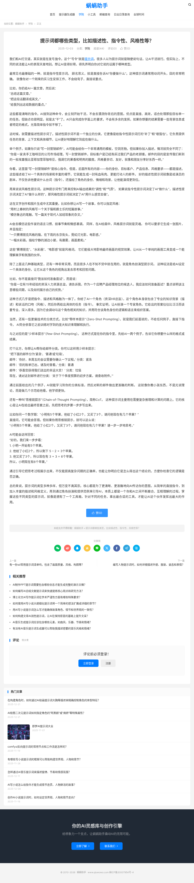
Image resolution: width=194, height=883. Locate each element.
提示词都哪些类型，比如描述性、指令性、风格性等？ (97, 41)
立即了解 (82, 846)
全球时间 (139, 14)
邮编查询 (104, 14)
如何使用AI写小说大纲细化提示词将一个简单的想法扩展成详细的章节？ (55, 603)
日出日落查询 (122, 14)
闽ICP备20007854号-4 (121, 872)
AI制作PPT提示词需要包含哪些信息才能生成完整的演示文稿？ (50, 584)
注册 (108, 663)
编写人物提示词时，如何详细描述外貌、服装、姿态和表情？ (149, 564)
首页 (52, 14)
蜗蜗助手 (97, 6)
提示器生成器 (67, 14)
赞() (125, 48)
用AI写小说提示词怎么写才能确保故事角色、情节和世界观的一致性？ (54, 609)
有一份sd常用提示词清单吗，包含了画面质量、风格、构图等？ (46, 564)
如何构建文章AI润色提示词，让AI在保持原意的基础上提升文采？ (51, 615)
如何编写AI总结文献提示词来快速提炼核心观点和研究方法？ (48, 590)
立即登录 (88, 663)
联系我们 (111, 846)
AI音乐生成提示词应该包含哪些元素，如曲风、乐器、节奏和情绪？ (52, 622)
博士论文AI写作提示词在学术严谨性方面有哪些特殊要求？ (47, 597)
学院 (81, 14)
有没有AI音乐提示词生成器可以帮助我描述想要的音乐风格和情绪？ (52, 628)
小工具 (92, 14)
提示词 (89, 59)
